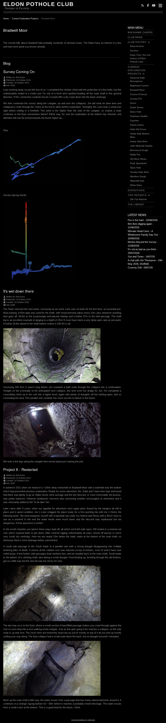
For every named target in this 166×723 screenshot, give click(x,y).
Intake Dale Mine (138, 141)
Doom (133, 103)
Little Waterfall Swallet (141, 146)
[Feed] (142, 6)
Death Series (136, 107)
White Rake (136, 185)
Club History (137, 42)
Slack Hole (135, 167)
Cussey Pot (136, 98)
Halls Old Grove (138, 129)
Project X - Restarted (20, 469)
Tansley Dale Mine (139, 172)
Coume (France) (138, 94)
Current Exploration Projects (136, 70)
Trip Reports (137, 195)
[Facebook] (148, 6)
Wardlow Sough (138, 176)
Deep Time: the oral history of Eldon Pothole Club (140, 58)
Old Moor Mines (138, 159)
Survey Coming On (19, 71)
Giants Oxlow (137, 125)
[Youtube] (153, 6)
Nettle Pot (135, 154)
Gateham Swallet (139, 116)
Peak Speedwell (138, 163)
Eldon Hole (135, 111)
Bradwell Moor (137, 90)
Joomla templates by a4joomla (83, 720)
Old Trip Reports (138, 199)
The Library (136, 204)
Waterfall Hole (137, 180)
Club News (135, 37)
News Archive (137, 46)
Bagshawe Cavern (140, 32)
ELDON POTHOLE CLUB (38, 4)
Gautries (134, 120)
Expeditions (136, 190)
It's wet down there (18, 291)
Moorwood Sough (139, 150)
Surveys (134, 50)
